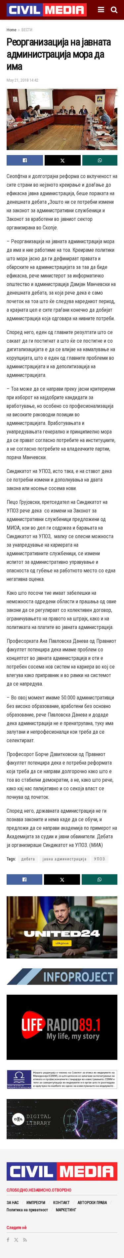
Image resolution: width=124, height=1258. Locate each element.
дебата (28, 859)
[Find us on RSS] (25, 1240)
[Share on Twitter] (63, 160)
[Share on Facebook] (25, 160)
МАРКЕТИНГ (66, 1210)
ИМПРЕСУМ (35, 1202)
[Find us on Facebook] (8, 1240)
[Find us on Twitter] (16, 1240)
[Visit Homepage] (47, 9)
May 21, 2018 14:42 (22, 80)
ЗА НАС (13, 1202)
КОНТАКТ (61, 1202)
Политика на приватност (27, 1210)
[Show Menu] (101, 10)
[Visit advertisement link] (62, 927)
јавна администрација (65, 859)
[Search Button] (114, 10)
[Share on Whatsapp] (99, 160)
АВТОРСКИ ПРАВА (92, 1202)
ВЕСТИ (26, 30)
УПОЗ (99, 859)
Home (11, 30)
